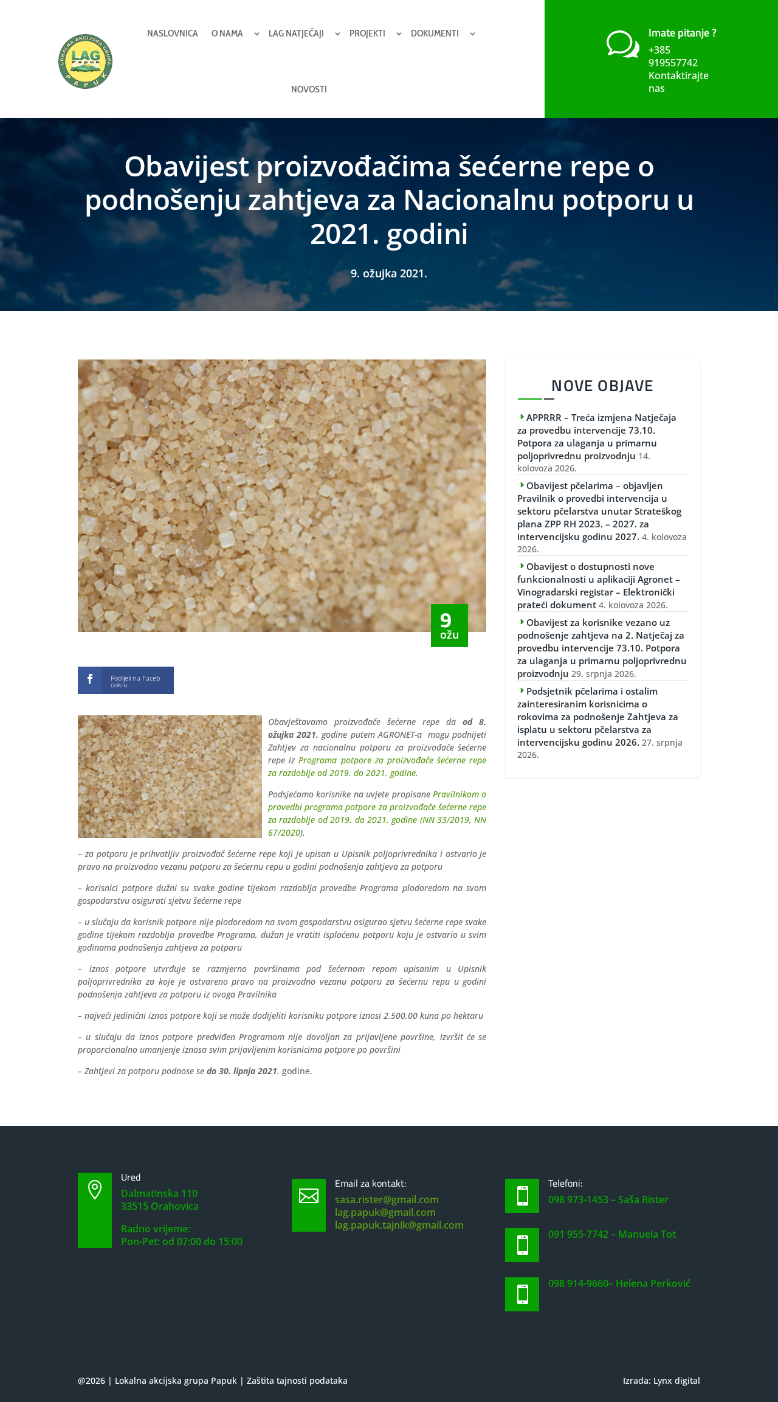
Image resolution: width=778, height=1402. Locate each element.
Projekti (367, 33)
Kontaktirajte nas (679, 82)
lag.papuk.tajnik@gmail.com (399, 1225)
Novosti (309, 89)
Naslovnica (172, 33)
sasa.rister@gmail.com (387, 1199)
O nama (227, 33)
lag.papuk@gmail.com (385, 1212)
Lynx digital (676, 1380)
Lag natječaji (296, 33)
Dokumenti (435, 33)
